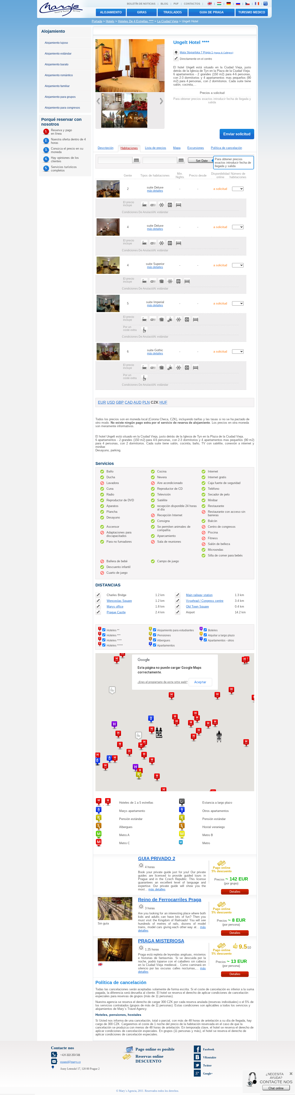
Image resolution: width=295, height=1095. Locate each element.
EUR (102, 402)
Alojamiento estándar (58, 53)
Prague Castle (116, 612)
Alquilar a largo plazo (221, 635)
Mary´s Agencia (127, 1090)
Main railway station (199, 595)
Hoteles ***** (115, 645)
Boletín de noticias (141, 3)
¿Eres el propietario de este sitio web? (163, 682)
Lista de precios (155, 148)
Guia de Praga (212, 12)
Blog (164, 3)
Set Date (202, 160)
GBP (120, 402)
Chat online (275, 1088)
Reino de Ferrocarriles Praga (169, 899)
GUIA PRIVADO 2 (156, 858)
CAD (129, 402)
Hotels (110, 21)
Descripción (105, 148)
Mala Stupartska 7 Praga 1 (206, 52)
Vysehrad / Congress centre (204, 601)
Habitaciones (129, 148)
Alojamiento (111, 12)
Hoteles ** (113, 630)
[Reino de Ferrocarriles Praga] (115, 920)
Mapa (176, 148)
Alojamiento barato (56, 64)
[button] (129, 753)
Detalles (235, 891)
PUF (176, 3)
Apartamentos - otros (221, 640)
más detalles (155, 190)
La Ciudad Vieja (167, 21)
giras (142, 12)
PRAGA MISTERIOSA (161, 940)
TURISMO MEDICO (251, 12)
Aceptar (200, 682)
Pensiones (164, 635)
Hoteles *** (114, 635)
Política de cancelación (226, 148)
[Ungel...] (130, 91)
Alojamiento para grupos (60, 96)
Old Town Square (197, 606)
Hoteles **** (114, 640)
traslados (172, 12)
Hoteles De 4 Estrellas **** (135, 21)
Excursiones (195, 148)
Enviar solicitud (237, 134)
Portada (97, 21)
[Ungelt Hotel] (112, 109)
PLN (146, 402)
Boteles (213, 630)
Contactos (192, 3)
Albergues (163, 640)
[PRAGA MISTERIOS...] (115, 962)
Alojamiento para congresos (62, 107)
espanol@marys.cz (70, 1061)
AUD (137, 402)
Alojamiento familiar (57, 85)
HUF (163, 402)
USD (111, 402)
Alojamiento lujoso (56, 42)
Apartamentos (166, 645)
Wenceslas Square (119, 601)
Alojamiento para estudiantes (175, 630)
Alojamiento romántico (59, 75)
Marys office (115, 606)
